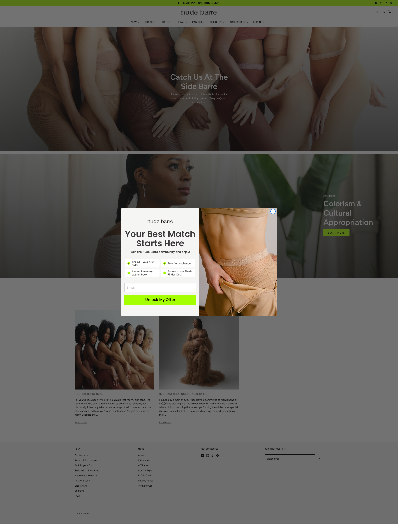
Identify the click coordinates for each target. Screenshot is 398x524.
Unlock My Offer (160, 299)
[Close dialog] (273, 211)
